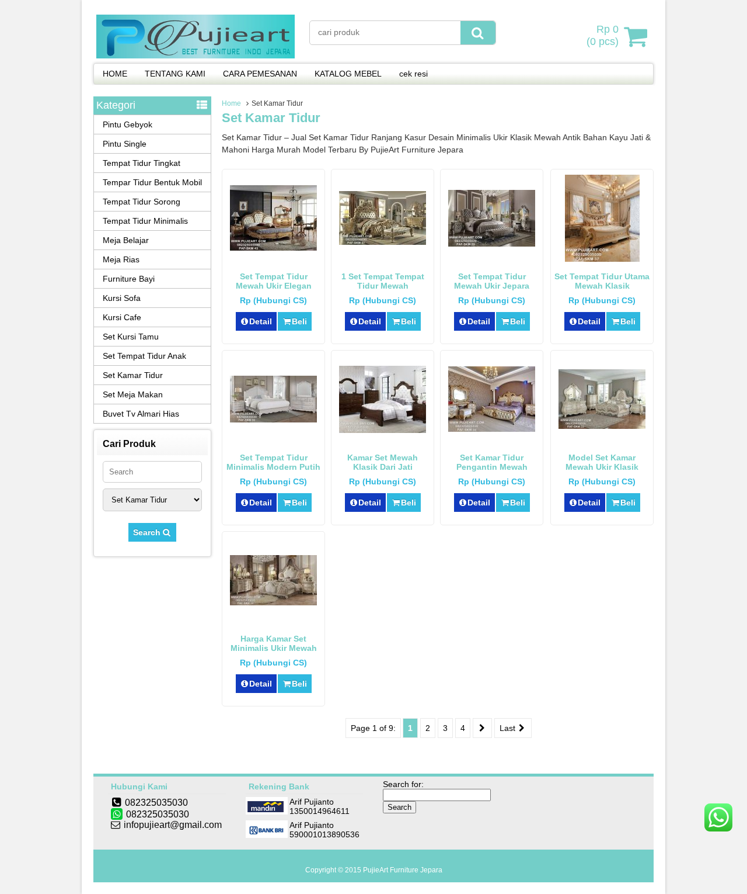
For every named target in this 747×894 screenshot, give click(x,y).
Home (231, 103)
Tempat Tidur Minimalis (145, 221)
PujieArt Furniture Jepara (402, 870)
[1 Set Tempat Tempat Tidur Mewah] (382, 242)
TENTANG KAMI (175, 73)
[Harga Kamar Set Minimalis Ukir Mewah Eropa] (273, 602)
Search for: (403, 784)
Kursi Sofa (122, 298)
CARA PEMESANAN (260, 73)
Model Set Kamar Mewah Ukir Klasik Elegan (602, 467)
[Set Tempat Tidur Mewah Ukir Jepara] (491, 243)
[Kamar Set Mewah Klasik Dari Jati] (382, 430)
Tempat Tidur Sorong (141, 201)
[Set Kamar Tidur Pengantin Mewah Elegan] (491, 429)
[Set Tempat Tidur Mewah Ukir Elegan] (273, 247)
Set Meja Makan (133, 394)
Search (148, 532)
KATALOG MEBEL (348, 73)
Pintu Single (124, 143)
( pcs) (603, 35)
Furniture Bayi (129, 278)
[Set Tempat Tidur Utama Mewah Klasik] (602, 259)
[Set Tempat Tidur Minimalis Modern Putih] (273, 419)
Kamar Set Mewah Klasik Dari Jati (382, 462)
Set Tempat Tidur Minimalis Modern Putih (273, 462)
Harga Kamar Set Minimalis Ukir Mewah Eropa (274, 648)
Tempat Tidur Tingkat (141, 163)
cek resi (413, 73)
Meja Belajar (126, 240)
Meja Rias (121, 259)
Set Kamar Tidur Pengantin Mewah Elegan (492, 467)
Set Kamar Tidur (133, 375)
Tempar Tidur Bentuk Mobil (152, 182)
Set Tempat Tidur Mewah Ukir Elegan (274, 281)
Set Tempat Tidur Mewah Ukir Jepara (491, 281)
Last (509, 728)
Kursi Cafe (122, 317)
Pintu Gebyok (127, 124)
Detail (260, 321)
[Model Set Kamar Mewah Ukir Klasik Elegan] (601, 426)
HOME (115, 73)
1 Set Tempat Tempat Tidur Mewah (382, 281)
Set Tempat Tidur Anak (144, 356)
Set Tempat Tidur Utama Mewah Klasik (602, 281)
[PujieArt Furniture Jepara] (195, 55)
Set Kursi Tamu (131, 336)
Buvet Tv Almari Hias (141, 413)
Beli (299, 321)
